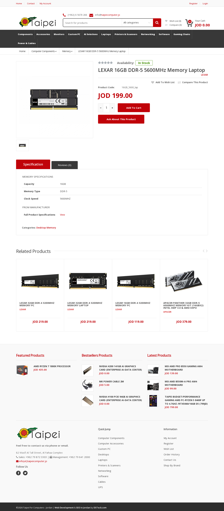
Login (205, 3)
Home (19, 3)
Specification (33, 164)
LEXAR (204, 74)
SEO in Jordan (83, 507)
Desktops (103, 454)
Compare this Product (195, 82)
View (62, 214)
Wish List (169, 448)
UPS (100, 487)
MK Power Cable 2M (111, 381)
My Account (45, 3)
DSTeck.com (100, 507)
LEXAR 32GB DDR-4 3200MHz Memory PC (37, 304)
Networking (104, 470)
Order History (172, 454)
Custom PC (104, 448)
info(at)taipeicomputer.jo (33, 461)
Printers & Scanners (109, 465)
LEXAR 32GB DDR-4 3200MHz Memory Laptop (84, 304)
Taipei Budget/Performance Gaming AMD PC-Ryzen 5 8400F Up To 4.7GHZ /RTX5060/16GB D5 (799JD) (186, 400)
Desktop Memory (46, 227)
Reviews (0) (64, 165)
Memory (66, 51)
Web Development (64, 507)
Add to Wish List (165, 82)
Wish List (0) (175, 20)
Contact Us (170, 459)
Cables (102, 481)
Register (193, 3)
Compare (175, 24)
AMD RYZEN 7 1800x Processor (52, 366)
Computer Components (43, 51)
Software (103, 476)
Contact (31, 3)
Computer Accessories (111, 443)
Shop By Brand (172, 465)
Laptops (102, 459)
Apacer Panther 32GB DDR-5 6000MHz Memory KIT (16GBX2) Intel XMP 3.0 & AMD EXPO (183, 305)
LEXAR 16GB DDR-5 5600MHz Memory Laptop (101, 51)
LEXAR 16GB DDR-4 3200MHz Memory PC (132, 304)
